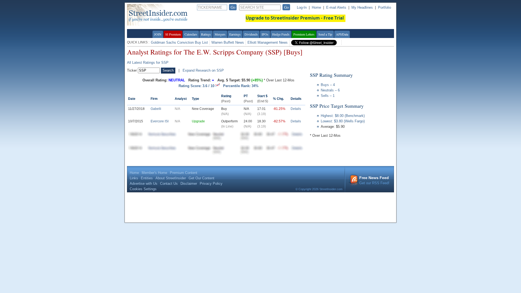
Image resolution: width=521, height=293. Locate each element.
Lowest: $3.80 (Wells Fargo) (343, 121)
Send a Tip (325, 34)
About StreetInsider (170, 178)
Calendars (191, 34)
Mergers (220, 34)
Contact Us (169, 183)
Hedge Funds (281, 34)
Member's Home (154, 173)
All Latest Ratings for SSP (148, 62)
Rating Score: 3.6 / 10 (197, 86)
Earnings (235, 34)
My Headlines (362, 7)
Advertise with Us (143, 183)
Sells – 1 (328, 96)
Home (316, 7)
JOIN (157, 34)
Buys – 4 (328, 85)
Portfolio (384, 7)
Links (134, 178)
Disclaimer (188, 183)
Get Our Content (201, 178)
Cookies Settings (143, 189)
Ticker (132, 70)
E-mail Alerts (336, 7)
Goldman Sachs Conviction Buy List (179, 42)
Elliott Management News (267, 42)
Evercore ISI (160, 121)
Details (296, 109)
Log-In (302, 7)
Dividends (251, 34)
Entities (147, 178)
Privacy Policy (211, 183)
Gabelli (156, 109)
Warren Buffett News (227, 42)
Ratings (206, 34)
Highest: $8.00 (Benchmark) (343, 116)
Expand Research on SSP (203, 70)
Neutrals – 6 (330, 90)
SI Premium (173, 34)
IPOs (265, 34)
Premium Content (183, 173)
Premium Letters (303, 34)
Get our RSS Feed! (374, 180)
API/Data (342, 34)
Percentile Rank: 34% (241, 86)
